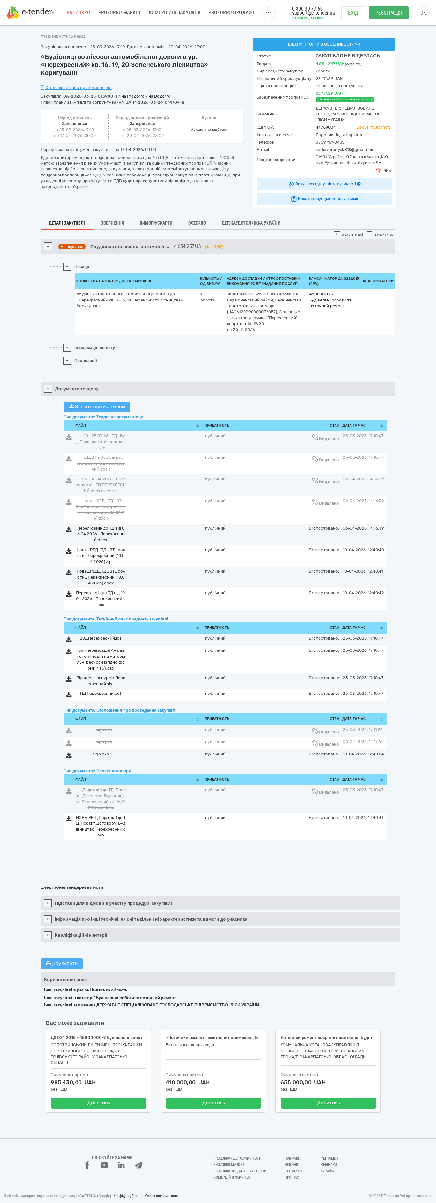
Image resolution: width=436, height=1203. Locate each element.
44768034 (326, 127)
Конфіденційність (127, 1196)
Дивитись (98, 1103)
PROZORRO (78, 13)
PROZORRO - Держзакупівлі (237, 1158)
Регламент (330, 1158)
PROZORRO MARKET (119, 13)
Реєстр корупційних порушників (328, 199)
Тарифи (327, 1171)
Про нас (292, 1177)
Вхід (353, 13)
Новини (291, 1164)
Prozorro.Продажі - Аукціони (240, 1171)
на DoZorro (159, 96)
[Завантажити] (69, 438)
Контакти (293, 1171)
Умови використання (162, 1196)
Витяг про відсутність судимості (326, 184)
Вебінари (329, 1164)
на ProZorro (133, 96)
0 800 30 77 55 (307, 9)
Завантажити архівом (99, 407)
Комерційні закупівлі (174, 13)
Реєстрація (388, 13)
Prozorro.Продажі (231, 13)
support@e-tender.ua (313, 13)
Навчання (294, 1158)
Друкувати (64, 963)
